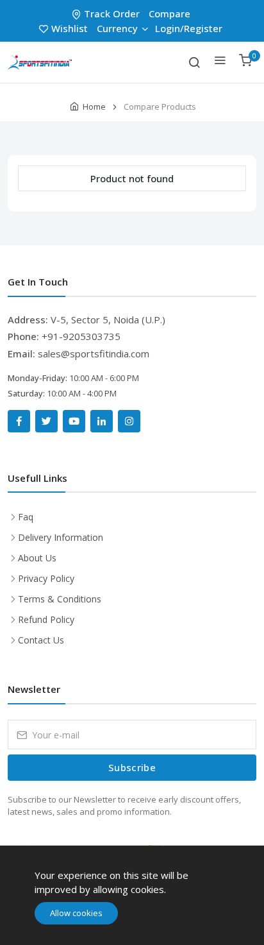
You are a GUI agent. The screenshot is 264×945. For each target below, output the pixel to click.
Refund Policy (46, 619)
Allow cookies (76, 913)
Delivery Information (60, 537)
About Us (37, 558)
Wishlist (69, 28)
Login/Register (188, 28)
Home (94, 106)
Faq (25, 517)
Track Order (112, 13)
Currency (117, 28)
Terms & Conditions (59, 599)
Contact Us (41, 640)
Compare (169, 13)
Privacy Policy (46, 578)
